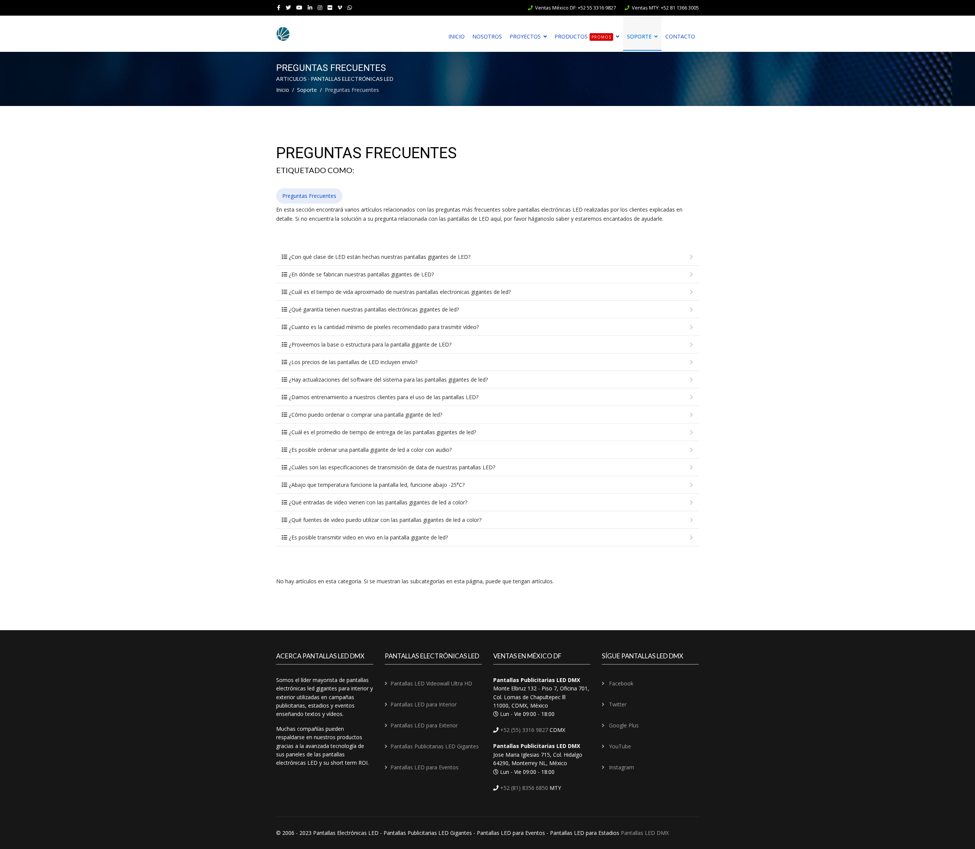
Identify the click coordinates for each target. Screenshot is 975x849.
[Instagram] (320, 7)
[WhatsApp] (349, 7)
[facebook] (278, 7)
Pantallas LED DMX (645, 832)
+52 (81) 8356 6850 (523, 787)
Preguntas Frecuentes (309, 195)
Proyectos (525, 36)
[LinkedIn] (310, 7)
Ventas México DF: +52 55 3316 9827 (575, 8)
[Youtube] (299, 7)
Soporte (639, 36)
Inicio (456, 36)
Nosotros (487, 36)
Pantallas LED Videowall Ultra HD (431, 683)
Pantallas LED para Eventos (424, 767)
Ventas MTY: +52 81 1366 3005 (665, 8)
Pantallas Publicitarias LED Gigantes (434, 746)
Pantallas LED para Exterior (424, 725)
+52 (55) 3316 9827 (523, 729)
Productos (583, 36)
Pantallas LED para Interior (423, 704)
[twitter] (288, 7)
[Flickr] (330, 7)
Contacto (680, 36)
